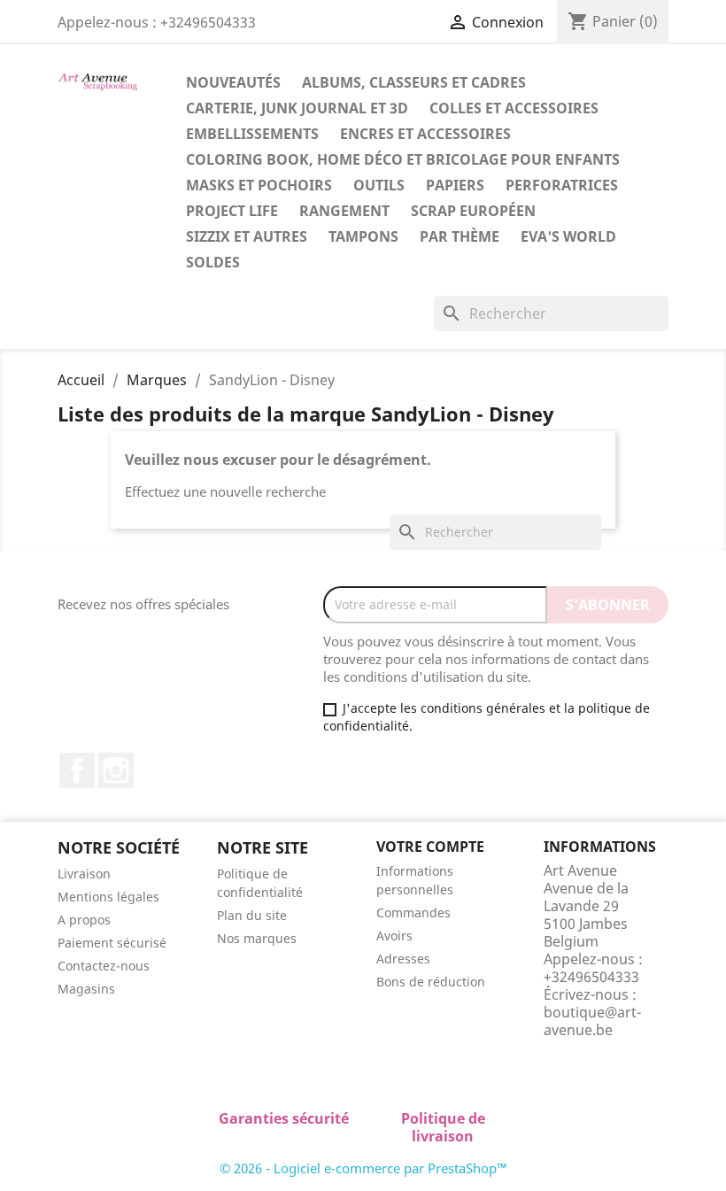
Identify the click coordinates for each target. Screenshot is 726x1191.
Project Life (232, 210)
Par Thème (459, 236)
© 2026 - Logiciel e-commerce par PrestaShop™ (363, 1168)
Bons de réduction (430, 981)
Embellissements (252, 133)
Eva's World (568, 236)
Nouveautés (233, 82)
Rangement (344, 210)
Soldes (213, 262)
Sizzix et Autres (246, 236)
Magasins (86, 988)
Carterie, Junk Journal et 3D (297, 108)
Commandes (413, 912)
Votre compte (430, 846)
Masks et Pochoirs (259, 185)
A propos (84, 919)
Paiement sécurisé (112, 942)
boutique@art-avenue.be (592, 1021)
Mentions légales (108, 896)
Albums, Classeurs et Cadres (414, 82)
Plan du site (252, 915)
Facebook (77, 770)
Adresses (403, 958)
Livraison (84, 873)
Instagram (116, 770)
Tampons (363, 236)
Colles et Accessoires (514, 108)
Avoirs (394, 935)
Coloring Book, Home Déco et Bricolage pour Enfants (403, 159)
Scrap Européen (473, 210)
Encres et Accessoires (425, 133)
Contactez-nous (104, 965)
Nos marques (257, 938)
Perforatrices (562, 185)
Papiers (455, 185)
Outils (379, 185)
